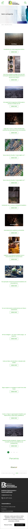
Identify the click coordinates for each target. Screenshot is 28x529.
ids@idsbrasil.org (6, 495)
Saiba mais (14, 52)
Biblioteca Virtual (8, 24)
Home (2, 24)
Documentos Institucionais (8, 506)
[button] (3, 473)
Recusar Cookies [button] (8, 524)
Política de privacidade (7, 511)
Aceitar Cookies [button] (19, 524)
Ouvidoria (3, 509)
